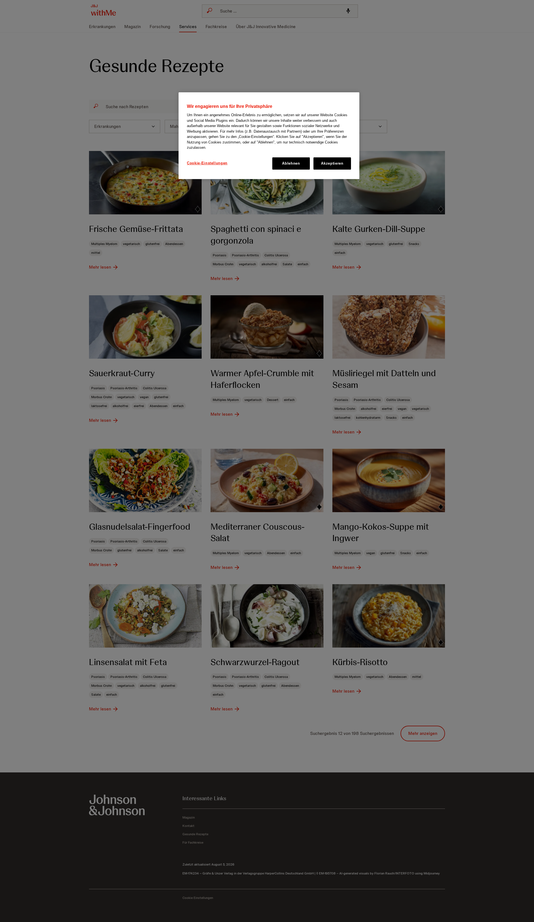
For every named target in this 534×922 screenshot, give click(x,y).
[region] (269, 135)
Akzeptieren (332, 163)
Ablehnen (291, 163)
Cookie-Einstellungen (207, 163)
